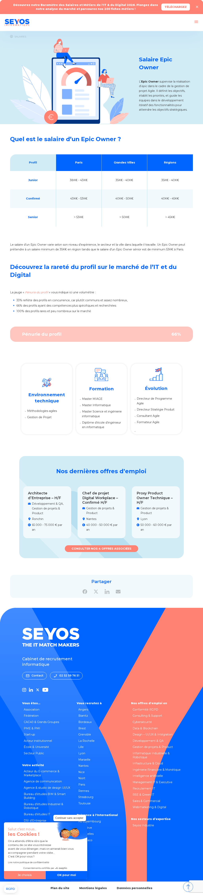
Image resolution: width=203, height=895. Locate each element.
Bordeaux (85, 722)
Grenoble (84, 734)
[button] (10, 889)
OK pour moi (66, 875)
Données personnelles (134, 888)
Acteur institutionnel (38, 741)
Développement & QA (148, 741)
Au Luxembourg (89, 821)
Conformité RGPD (145, 709)
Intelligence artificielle (148, 776)
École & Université (36, 747)
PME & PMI (32, 728)
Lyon (81, 753)
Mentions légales (93, 888)
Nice (81, 772)
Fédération (31, 715)
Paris (81, 784)
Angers (83, 709)
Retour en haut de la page (188, 887)
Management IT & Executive (152, 782)
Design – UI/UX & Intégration (153, 734)
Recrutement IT (144, 788)
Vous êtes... (31, 703)
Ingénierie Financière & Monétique (157, 769)
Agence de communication (43, 781)
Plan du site (60, 888)
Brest (82, 728)
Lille (81, 747)
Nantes (83, 766)
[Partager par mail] (118, 591)
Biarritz (83, 715)
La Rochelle (86, 741)
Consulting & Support (147, 715)
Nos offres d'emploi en (149, 703)
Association (31, 709)
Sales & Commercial (146, 801)
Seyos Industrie (143, 825)
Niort (81, 778)
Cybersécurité (142, 722)
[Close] (197, 7)
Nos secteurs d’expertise (151, 819)
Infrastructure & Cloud (148, 763)
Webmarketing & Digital (149, 807)
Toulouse (84, 803)
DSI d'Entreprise (35, 820)
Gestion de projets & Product (153, 747)
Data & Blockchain (145, 728)
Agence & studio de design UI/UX (47, 788)
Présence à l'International (97, 815)
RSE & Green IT (143, 794)
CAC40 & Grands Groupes (41, 722)
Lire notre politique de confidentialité (28, 862)
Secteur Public (34, 753)
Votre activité (33, 765)
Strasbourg (85, 797)
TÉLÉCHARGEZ (176, 7)
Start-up (29, 734)
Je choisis (25, 875)
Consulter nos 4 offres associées (101, 548)
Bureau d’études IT (37, 814)
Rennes (83, 791)
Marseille (84, 759)
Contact (37, 675)
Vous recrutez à (89, 703)
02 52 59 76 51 (69, 675)
